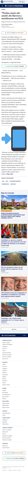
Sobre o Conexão (6, 342)
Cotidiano (4, 370)
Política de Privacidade (7, 344)
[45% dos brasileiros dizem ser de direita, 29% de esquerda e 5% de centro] (14, 258)
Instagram (10, 470)
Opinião (4, 378)
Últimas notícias (5, 403)
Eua (3, 181)
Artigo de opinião (6, 384)
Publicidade (4, 419)
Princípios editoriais (6, 352)
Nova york (13, 184)
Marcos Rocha (5, 396)
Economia (4, 366)
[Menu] (3, 6)
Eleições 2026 (5, 405)
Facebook (4, 470)
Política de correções (6, 354)
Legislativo (4, 368)
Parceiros (4, 348)
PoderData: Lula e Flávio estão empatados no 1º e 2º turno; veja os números (12, 320)
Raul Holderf (5, 392)
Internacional (5, 374)
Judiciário (4, 372)
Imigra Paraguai (5, 447)
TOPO (25, 335)
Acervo (3, 350)
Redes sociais (5, 424)
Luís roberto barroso (15, 181)
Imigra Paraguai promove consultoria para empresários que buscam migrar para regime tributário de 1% (13, 215)
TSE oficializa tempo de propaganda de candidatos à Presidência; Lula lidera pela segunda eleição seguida (13, 294)
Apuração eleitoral (6, 413)
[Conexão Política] (14, 5)
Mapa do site (5, 358)
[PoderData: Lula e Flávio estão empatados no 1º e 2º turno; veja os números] (14, 309)
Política (3, 9)
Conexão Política (8, 24)
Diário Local (5, 445)
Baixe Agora (21, 1)
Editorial (4, 398)
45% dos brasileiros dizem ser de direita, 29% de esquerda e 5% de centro (12, 269)
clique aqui (9, 174)
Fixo (7, 181)
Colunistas (4, 380)
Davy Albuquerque (6, 394)
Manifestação (5, 184)
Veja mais (14, 329)
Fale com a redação (6, 356)
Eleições (4, 376)
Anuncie (4, 433)
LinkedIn (19, 470)
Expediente (4, 346)
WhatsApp (4, 421)
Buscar (25, 6)
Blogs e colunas (5, 407)
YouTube (15, 470)
